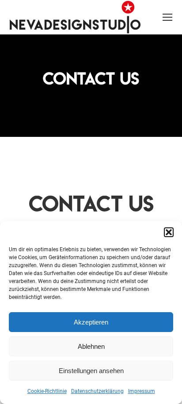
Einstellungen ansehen (91, 370)
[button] (168, 232)
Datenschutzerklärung (97, 391)
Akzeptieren (91, 322)
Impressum (141, 391)
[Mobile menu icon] (167, 17)
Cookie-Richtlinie (47, 391)
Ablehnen (91, 346)
